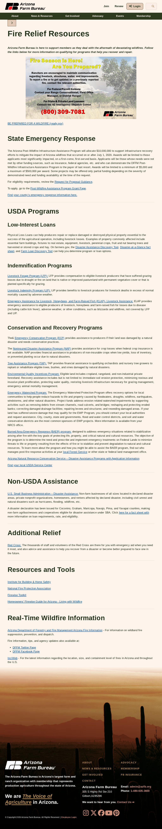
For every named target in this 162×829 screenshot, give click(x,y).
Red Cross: (14, 545)
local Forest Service (75, 451)
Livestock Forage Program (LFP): (28, 275)
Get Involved (72, 16)
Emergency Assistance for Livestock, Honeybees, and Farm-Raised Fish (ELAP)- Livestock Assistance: (70, 301)
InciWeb (12, 658)
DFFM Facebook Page (26, 651)
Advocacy (97, 16)
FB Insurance (131, 775)
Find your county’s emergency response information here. (42, 194)
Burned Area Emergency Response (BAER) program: (39, 431)
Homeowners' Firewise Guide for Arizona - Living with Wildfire (45, 601)
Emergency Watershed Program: (27, 392)
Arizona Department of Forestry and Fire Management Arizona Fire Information (55, 630)
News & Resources (42, 16)
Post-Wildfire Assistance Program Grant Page (58, 188)
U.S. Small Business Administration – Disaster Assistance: (43, 493)
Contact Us (124, 802)
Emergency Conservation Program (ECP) (40, 337)
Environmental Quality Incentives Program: (33, 373)
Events (120, 16)
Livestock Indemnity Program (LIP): (29, 290)
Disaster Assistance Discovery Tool (96, 247)
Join (106, 6)
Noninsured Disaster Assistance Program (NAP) (42, 348)
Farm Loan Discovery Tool (37, 251)
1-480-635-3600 (140, 790)
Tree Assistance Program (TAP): (27, 363)
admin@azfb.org (140, 786)
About (14, 16)
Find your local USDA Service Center (30, 465)
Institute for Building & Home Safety (29, 581)
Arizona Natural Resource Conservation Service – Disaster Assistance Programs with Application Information (73, 458)
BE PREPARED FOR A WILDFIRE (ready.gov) (35, 123)
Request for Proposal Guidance (73, 181)
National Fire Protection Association (29, 588)
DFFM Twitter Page (24, 647)
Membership (144, 16)
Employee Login (68, 817)
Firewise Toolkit (17, 595)
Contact (89, 781)
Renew (119, 6)
